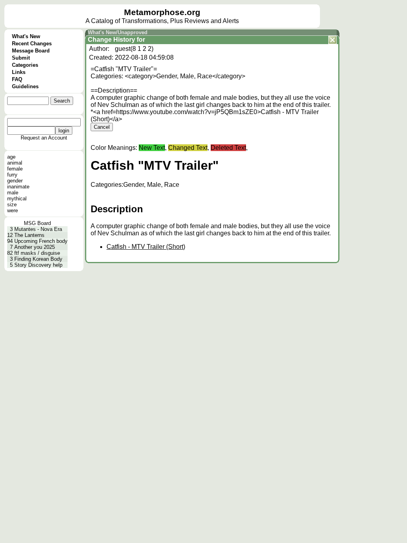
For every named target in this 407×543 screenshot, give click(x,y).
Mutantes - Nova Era (38, 229)
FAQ (17, 79)
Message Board (31, 51)
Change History (111, 39)
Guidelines (25, 86)
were (12, 210)
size (12, 205)
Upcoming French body (41, 241)
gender (15, 181)
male (12, 193)
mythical (17, 199)
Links (18, 72)
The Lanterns (29, 235)
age (11, 157)
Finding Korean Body (38, 259)
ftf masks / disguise (37, 253)
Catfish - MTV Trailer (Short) (146, 246)
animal (14, 163)
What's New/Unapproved (117, 32)
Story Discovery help (38, 265)
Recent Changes (32, 44)
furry (12, 175)
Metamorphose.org (162, 12)
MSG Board (37, 223)
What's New (26, 36)
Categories (25, 65)
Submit (21, 58)
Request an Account (44, 138)
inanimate (18, 187)
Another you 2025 (34, 247)
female (15, 169)
